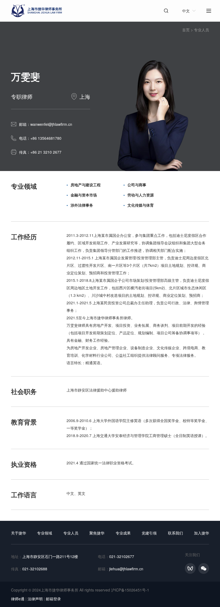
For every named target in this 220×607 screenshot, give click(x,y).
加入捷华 (201, 533)
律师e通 (17, 598)
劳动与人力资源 (140, 195)
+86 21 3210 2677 (45, 152)
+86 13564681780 (45, 138)
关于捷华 (18, 533)
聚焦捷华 (96, 533)
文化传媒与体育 (140, 205)
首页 (186, 29)
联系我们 (175, 533)
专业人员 (201, 29)
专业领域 (44, 533)
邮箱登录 (53, 598)
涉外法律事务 (82, 205)
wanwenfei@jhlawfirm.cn (51, 124)
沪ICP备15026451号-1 (130, 590)
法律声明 (35, 598)
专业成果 (123, 533)
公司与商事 (136, 184)
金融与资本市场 (84, 195)
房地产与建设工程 (86, 184)
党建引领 (149, 533)
